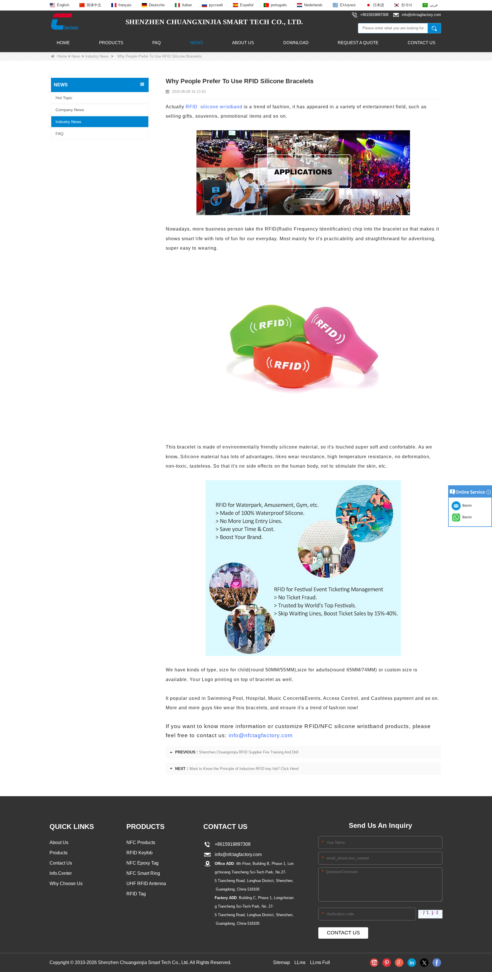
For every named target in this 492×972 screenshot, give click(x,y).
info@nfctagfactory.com (261, 735)
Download (296, 42)
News (196, 42)
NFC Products (140, 842)
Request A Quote (358, 42)
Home (63, 42)
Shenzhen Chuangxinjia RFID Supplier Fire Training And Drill (248, 752)
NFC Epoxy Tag (142, 863)
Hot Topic (64, 97)
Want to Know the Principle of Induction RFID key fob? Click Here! (244, 769)
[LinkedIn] (411, 962)
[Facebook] (436, 962)
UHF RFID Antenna (146, 883)
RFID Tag (136, 893)
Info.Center (61, 873)
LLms (300, 962)
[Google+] (399, 962)
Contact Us (421, 42)
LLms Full (320, 962)
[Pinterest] (386, 962)
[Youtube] (374, 962)
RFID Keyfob (139, 852)
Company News (70, 109)
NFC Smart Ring (143, 873)
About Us (243, 42)
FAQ (156, 42)
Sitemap (281, 962)
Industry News (97, 56)
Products (111, 42)
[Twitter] (424, 962)
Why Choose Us (66, 883)
